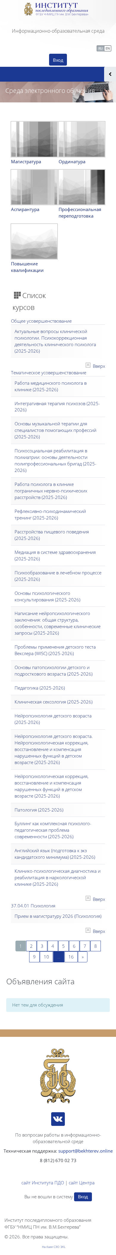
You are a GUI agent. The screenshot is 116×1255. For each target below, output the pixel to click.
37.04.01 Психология (33, 906)
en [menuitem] (107, 48)
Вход (58, 60)
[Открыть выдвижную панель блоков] (110, 74)
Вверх (99, 366)
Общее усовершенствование (41, 321)
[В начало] (58, 1076)
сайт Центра (82, 1183)
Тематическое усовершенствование (48, 372)
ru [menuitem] (100, 48)
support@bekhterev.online (85, 1151)
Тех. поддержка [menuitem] (77, 48)
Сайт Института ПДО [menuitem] (29, 48)
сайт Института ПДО (42, 1183)
